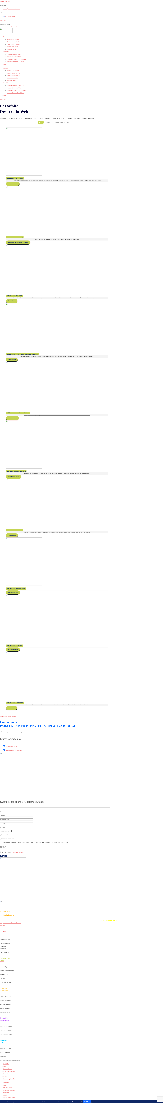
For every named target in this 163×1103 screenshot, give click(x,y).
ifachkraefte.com (11, 301)
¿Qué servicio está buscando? (8, 838)
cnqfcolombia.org (12, 359)
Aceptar (86, 1102)
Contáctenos (6, 1074)
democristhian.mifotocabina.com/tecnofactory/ (18, 242)
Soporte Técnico (7, 1069)
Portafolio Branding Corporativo (15, 54)
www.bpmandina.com (13, 649)
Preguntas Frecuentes (9, 1071)
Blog (4, 64)
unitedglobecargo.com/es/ (13, 476)
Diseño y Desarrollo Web (13, 41)
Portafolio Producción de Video (15, 61)
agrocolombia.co (11, 708)
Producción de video (12, 46)
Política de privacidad (9, 1079)
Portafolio (6, 1064)
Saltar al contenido (5, 1)
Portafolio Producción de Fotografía (16, 59)
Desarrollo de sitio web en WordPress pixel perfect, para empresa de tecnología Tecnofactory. (57, 239)
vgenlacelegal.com (12, 535)
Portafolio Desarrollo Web (14, 56)
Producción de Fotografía (13, 44)
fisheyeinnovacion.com (13, 592)
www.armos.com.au (12, 418)
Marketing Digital (11, 49)
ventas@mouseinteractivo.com (109, 920)
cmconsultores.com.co (12, 183)
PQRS (5, 1076)
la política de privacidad (17, 852)
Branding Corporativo (13, 39)
